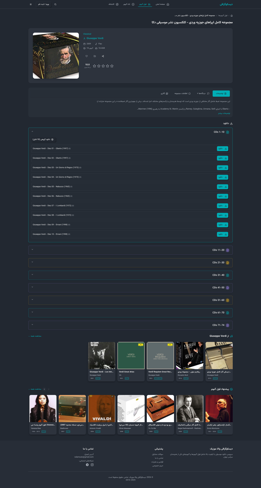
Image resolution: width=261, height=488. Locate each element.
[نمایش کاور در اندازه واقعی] (56, 56)
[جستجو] (55, 4)
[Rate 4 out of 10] (99, 66)
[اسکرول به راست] (49, 389)
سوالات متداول (157, 454)
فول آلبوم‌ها (222, 15)
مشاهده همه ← (34, 336)
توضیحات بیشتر (224, 113)
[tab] (221, 93)
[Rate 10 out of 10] (112, 66)
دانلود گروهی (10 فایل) (41, 139)
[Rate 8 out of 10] (107, 66)
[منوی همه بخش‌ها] (30, 4)
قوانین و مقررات (157, 462)
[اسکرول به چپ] (44, 389)
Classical (87, 34)
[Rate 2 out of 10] (94, 66)
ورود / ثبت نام (43, 4)
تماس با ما (159, 458)
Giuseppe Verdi (95, 38)
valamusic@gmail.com (84, 457)
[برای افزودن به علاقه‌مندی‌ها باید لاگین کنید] (86, 56)
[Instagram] (92, 464)
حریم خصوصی (157, 465)
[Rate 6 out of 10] (103, 66)
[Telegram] (87, 464)
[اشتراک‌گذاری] (103, 56)
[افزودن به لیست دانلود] (94, 56)
